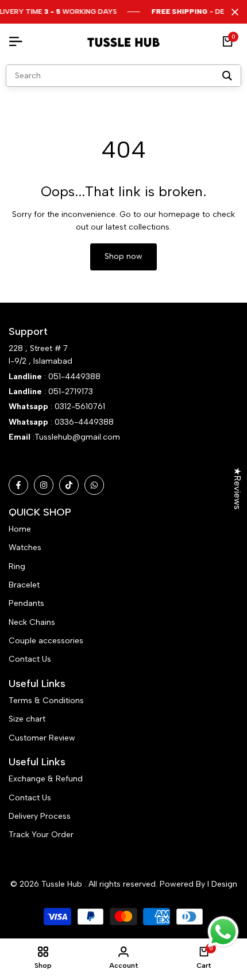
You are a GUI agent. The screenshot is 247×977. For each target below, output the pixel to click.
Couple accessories (46, 641)
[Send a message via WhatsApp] (223, 932)
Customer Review (42, 738)
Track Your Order (41, 834)
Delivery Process (40, 816)
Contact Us (30, 659)
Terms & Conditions (46, 700)
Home (20, 529)
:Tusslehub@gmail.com (75, 437)
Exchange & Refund (46, 779)
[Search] (227, 75)
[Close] (232, 12)
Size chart (27, 719)
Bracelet (24, 585)
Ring (17, 566)
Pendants (26, 603)
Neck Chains (32, 622)
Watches (25, 547)
